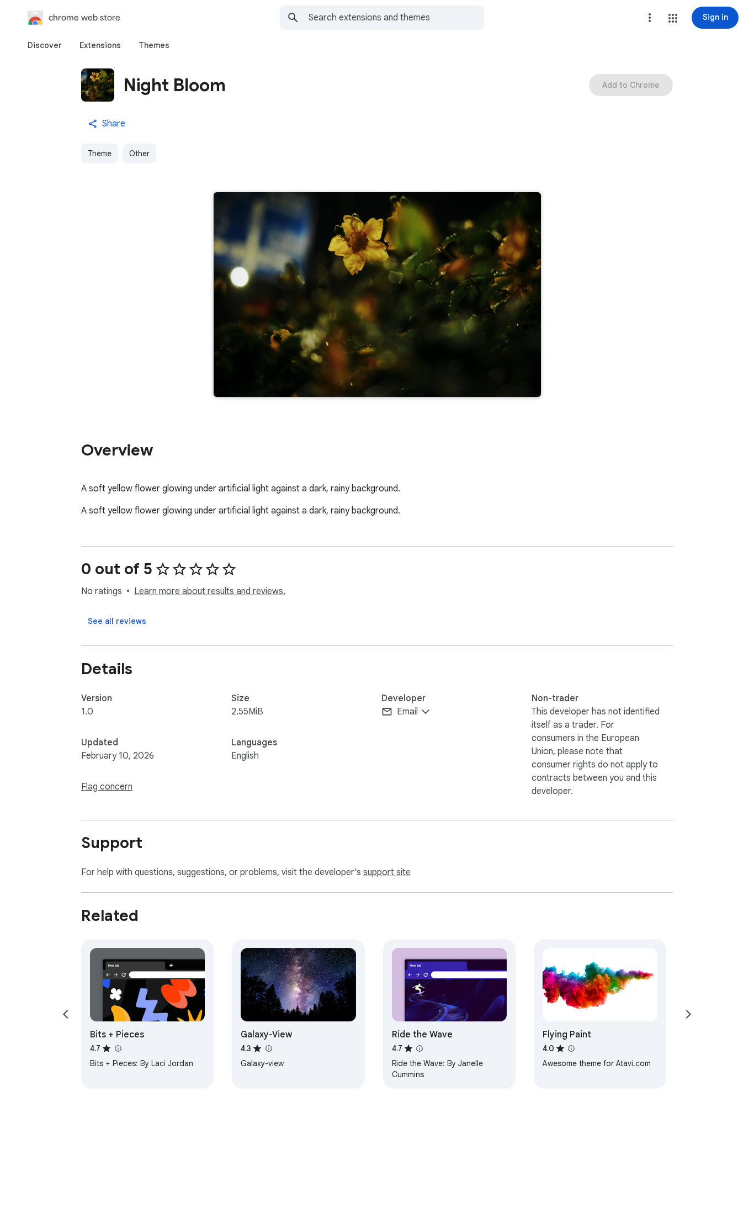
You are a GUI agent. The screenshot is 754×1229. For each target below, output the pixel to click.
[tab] (45, 45)
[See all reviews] (117, 621)
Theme (99, 153)
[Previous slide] (66, 1014)
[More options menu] (650, 18)
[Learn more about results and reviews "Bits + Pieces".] (117, 1048)
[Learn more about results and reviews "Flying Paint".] (571, 1048)
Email (407, 711)
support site (387, 872)
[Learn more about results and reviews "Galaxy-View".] (268, 1048)
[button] (673, 18)
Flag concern (106, 786)
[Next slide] (688, 1014)
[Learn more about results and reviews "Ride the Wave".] (419, 1048)
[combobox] (396, 17)
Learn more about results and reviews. (209, 591)
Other (139, 153)
